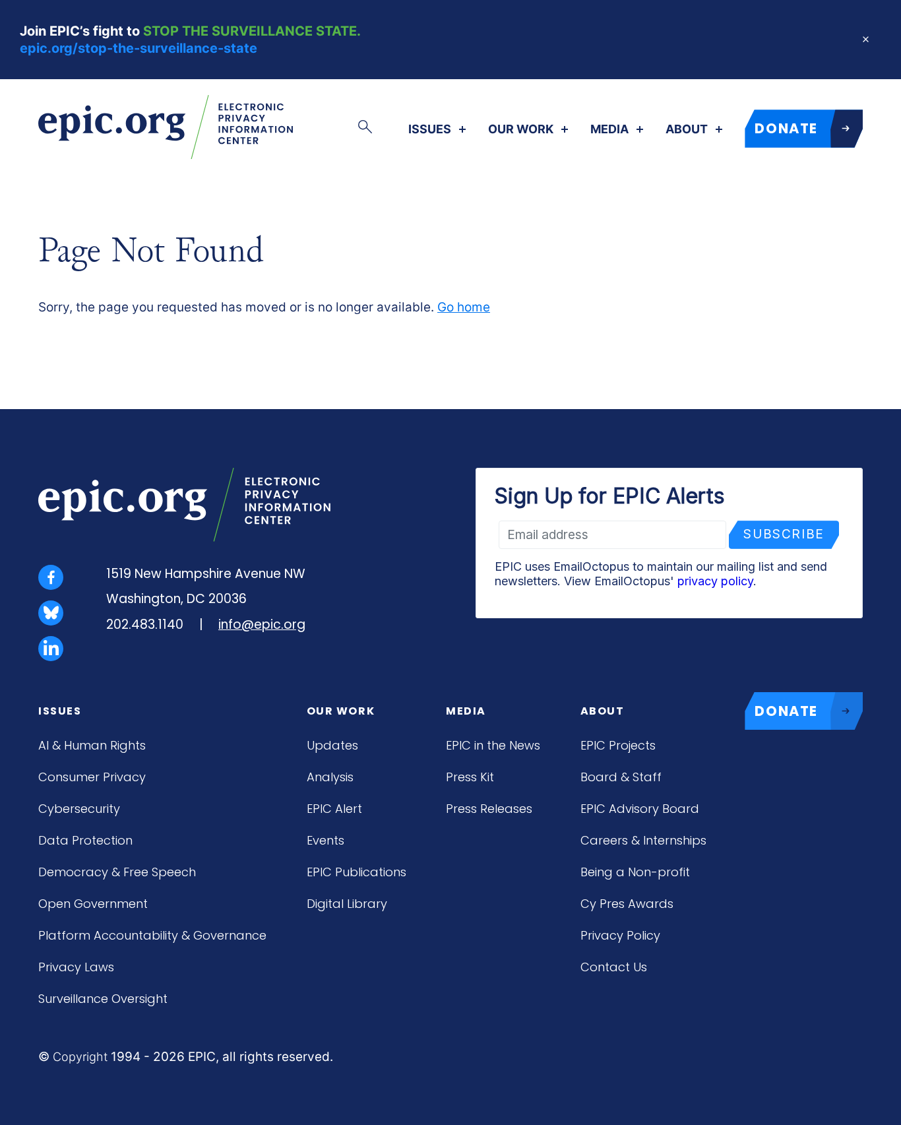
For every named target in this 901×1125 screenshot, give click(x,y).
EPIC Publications (356, 872)
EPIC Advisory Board (639, 808)
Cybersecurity (79, 808)
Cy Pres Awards (626, 903)
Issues (429, 129)
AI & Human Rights (92, 745)
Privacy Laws (76, 967)
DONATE (786, 128)
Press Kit (470, 777)
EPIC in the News (493, 745)
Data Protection (85, 840)
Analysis (330, 777)
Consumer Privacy (92, 777)
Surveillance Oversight (103, 998)
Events (325, 840)
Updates (332, 745)
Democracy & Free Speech (117, 872)
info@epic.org (261, 624)
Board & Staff (621, 777)
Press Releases (489, 808)
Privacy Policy (620, 935)
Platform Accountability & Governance (152, 935)
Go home (463, 307)
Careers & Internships (643, 840)
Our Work (520, 129)
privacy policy (715, 581)
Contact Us (613, 967)
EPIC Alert (334, 808)
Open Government (93, 903)
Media (609, 129)
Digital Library (347, 903)
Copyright (80, 1057)
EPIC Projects (618, 745)
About (687, 129)
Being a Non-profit (635, 872)
